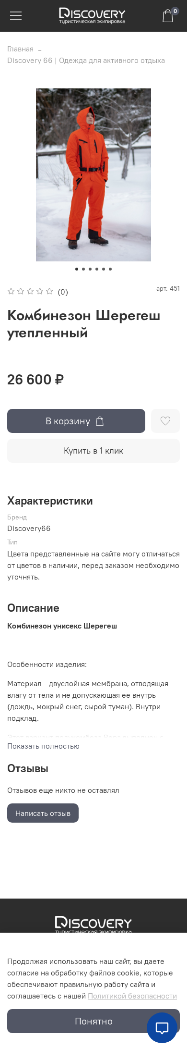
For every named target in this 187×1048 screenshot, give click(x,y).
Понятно (94, 1021)
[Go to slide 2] (83, 269)
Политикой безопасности (132, 995)
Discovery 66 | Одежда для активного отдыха (86, 60)
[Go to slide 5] (103, 269)
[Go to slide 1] (76, 269)
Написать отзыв (42, 813)
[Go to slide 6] (110, 269)
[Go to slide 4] (96, 269)
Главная (20, 48)
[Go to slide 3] (90, 269)
